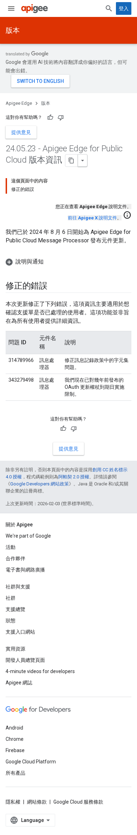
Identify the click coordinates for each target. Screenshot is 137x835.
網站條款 (37, 802)
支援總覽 (15, 609)
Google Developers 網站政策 (39, 483)
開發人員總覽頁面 (25, 660)
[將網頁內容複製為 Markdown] (71, 161)
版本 (13, 30)
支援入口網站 (20, 632)
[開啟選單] (11, 8)
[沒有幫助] (61, 117)
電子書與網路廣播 (25, 570)
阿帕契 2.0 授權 (73, 476)
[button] (68, 262)
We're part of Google (28, 536)
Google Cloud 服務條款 (78, 802)
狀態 (10, 620)
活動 (10, 547)
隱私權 (13, 802)
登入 (124, 8)
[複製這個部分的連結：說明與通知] (51, 262)
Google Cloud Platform (31, 761)
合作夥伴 (15, 558)
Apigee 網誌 (19, 682)
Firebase (15, 750)
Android (14, 728)
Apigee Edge (19, 103)
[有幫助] (50, 117)
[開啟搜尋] (109, 8)
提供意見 (21, 132)
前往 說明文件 (92, 217)
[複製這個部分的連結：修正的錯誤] (54, 286)
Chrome (15, 739)
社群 (10, 598)
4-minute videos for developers (40, 671)
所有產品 (15, 773)
